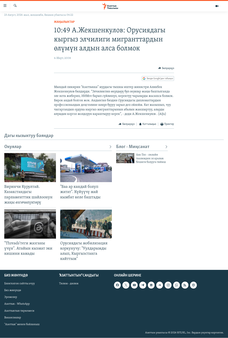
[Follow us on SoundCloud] (159, 285)
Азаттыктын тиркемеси (19, 310)
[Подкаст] (193, 285)
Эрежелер (10, 297)
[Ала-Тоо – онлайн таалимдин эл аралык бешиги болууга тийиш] (125, 158)
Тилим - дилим (68, 283)
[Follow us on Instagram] (168, 285)
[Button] (166, 68)
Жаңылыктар (64, 22)
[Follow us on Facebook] (117, 285)
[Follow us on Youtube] (134, 285)
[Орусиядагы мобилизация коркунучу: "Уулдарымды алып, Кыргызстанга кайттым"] (86, 224)
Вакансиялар (12, 317)
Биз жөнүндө (12, 290)
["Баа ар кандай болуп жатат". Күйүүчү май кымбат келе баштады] (86, 167)
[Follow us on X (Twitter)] (125, 285)
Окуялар (12, 146)
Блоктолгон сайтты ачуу (19, 283)
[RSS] (185, 285)
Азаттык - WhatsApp (17, 304)
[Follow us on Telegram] (142, 285)
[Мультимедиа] (217, 6)
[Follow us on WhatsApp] (176, 285)
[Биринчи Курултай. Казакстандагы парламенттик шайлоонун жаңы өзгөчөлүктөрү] (30, 167)
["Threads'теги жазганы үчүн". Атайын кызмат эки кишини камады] (30, 224)
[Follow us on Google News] (151, 285)
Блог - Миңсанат (132, 146)
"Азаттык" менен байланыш (22, 324)
